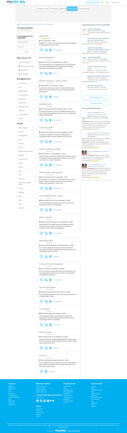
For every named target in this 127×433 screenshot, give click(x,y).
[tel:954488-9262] (46, 141)
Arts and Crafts (22, 159)
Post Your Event (40, 388)
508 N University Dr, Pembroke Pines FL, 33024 (53, 62)
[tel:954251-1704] (46, 348)
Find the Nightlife (25, 62)
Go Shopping (24, 74)
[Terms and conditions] (60, 431)
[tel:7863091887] (46, 210)
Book (20, 196)
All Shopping (54, 9)
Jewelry (20, 163)
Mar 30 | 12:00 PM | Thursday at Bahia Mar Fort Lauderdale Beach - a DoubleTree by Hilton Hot (96, 78)
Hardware (21, 208)
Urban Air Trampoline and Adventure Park (97, 113)
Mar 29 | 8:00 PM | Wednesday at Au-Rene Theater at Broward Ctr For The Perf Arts (96, 60)
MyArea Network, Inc (111, 425)
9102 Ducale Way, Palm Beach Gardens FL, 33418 (54, 360)
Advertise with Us (41, 390)
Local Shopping (48, 24)
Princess (90, 151)
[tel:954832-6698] (46, 120)
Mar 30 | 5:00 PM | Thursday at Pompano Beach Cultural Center (98, 87)
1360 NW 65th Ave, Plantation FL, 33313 (51, 85)
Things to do (37, 24)
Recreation (11, 393)
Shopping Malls (22, 135)
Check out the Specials (27, 66)
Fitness (93, 388)
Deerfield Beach (23, 91)
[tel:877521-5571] (46, 256)
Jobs (9, 399)
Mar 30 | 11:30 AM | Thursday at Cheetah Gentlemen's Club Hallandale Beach (96, 69)
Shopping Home (42, 9)
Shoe (19, 175)
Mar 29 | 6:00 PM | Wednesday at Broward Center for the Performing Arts (95, 50)
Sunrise (20, 118)
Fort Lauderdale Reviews (91, 108)
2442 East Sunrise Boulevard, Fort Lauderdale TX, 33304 (56, 222)
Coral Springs (22, 83)
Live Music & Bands (14, 397)
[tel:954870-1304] (46, 97)
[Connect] (41, 50)
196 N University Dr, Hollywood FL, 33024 (52, 268)
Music (20, 200)
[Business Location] (50, 50)
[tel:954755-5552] (46, 325)
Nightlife (10, 386)
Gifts (19, 139)
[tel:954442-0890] (46, 73)
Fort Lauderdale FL (25, 24)
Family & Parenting (96, 390)
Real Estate (11, 401)
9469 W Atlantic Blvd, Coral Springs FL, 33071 (53, 313)
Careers (38, 416)
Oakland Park (22, 103)
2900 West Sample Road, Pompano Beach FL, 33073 (55, 292)
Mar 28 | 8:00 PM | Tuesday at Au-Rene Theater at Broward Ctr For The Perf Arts (96, 31)
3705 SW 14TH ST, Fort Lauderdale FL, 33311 (53, 154)
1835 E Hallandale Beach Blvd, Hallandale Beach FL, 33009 (57, 245)
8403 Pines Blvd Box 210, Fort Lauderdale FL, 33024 (55, 200)
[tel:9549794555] (46, 301)
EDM (92, 392)
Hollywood (21, 99)
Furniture (21, 143)
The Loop (11, 403)
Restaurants (12, 388)
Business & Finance (96, 397)
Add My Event (97, 103)
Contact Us (39, 409)
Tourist (20, 188)
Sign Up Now (40, 398)
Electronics (21, 179)
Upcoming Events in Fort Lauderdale (96, 25)
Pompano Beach (23, 114)
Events (10, 390)
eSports (93, 386)
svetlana (90, 112)
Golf (92, 401)
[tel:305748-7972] (46, 188)
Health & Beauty (96, 393)
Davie (20, 87)
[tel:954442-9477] (46, 280)
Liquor (20, 204)
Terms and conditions (73, 431)
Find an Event (24, 70)
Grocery (20, 167)
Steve (89, 133)
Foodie (93, 405)
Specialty (21, 155)
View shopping (22, 128)
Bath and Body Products (25, 151)
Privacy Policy (40, 412)
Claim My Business (93, 2)
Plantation (21, 110)
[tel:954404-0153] (46, 50)
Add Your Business (41, 386)
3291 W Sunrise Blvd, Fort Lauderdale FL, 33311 (54, 177)
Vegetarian (94, 403)
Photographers (12, 395)
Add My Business (97, 97)
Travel (10, 392)
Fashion (93, 406)
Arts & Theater (95, 399)
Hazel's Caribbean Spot (103, 133)
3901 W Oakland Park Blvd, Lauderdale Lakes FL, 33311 (56, 109)
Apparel (62, 9)
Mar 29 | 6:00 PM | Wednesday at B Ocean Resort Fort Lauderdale (96, 41)
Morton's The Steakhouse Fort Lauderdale (97, 165)
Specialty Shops (84, 9)
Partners (38, 411)
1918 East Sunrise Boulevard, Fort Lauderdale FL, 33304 (56, 132)
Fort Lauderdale (23, 95)
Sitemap (38, 414)
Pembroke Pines (23, 107)
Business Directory (41, 392)
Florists (20, 147)
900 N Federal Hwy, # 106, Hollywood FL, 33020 (54, 337)
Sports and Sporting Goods (24, 183)
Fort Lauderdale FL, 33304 (47, 41)
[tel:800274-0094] (46, 233)
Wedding (21, 192)
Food (20, 171)
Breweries (94, 395)
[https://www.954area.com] (13, 2)
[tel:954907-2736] (46, 165)
